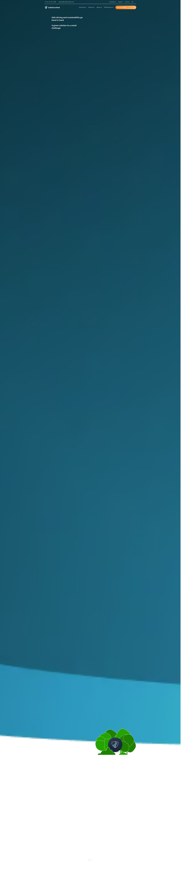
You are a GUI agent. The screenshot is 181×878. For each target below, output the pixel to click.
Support (120, 1)
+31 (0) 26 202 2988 (50, 1)
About (98, 7)
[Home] (61, 7)
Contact (127, 1)
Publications (108, 7)
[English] (133, 2)
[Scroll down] (90, 860)
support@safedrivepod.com (66, 1)
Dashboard (112, 1)
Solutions (82, 7)
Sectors (90, 7)
